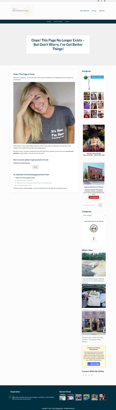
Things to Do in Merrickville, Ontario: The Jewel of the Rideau (92, 339)
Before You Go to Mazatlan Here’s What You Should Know (34, 183)
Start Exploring (94, 197)
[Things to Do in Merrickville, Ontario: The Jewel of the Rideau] (78, 397)
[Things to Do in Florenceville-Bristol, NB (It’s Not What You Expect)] (103, 397)
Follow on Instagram (97, 77)
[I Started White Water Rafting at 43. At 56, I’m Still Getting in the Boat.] (62, 397)
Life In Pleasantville (57, 408)
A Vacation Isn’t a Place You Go (93, 310)
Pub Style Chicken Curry (24, 185)
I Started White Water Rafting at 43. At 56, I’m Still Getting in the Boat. (93, 281)
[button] (87, 96)
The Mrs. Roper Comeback (25, 180)
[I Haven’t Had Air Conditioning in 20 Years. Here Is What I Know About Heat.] (87, 397)
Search (35, 167)
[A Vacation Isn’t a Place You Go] (70, 397)
